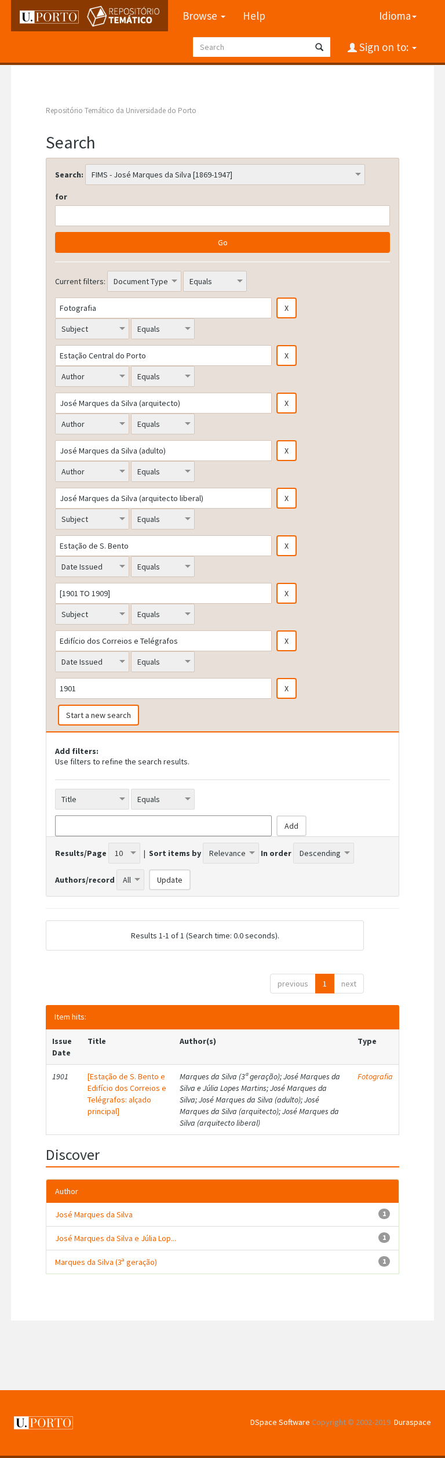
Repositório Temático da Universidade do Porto (121, 110)
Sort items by (175, 853)
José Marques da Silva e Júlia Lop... (115, 1238)
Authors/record (85, 880)
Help (254, 16)
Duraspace (412, 1422)
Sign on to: (384, 47)
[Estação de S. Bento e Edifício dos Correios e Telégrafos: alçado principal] (126, 1093)
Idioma (395, 16)
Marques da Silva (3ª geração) (106, 1262)
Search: (69, 174)
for (61, 196)
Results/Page (81, 853)
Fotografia (375, 1076)
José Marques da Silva (94, 1214)
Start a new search (98, 715)
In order (276, 853)
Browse (201, 16)
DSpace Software (280, 1422)
